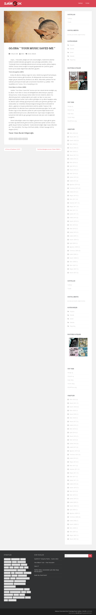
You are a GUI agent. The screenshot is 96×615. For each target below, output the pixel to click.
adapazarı (7, 559)
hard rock (24, 564)
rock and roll (19, 573)
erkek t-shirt (8, 562)
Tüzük (87, 3)
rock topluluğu (22, 575)
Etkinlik (72, 49)
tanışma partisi (8, 595)
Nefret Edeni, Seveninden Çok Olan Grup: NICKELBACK (46, 570)
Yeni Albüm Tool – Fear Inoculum (44, 562)
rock (20, 139)
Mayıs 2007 (73, 269)
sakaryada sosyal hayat (23, 578)
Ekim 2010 (73, 225)
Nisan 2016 (73, 170)
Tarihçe (80, 3)
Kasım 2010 (73, 221)
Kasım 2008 (73, 258)
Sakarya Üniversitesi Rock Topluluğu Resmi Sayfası (68, 611)
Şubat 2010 (73, 232)
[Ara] (90, 555)
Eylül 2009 (73, 243)
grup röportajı (16, 564)
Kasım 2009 (73, 239)
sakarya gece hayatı (20, 581)
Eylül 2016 (73, 166)
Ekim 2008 (73, 261)
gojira (10, 139)
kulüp (11, 567)
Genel (29, 54)
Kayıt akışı (71, 113)
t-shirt (28, 592)
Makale (34, 54)
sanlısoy (27, 589)
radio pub (7, 573)
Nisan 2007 (73, 273)
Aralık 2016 (73, 159)
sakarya (13, 578)
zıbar (6, 600)
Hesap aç (70, 106)
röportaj (7, 578)
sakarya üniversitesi (10, 586)
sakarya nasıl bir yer (19, 584)
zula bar (28, 597)
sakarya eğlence (9, 581)
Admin (22, 54)
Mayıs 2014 (73, 195)
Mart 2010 (73, 228)
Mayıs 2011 (73, 206)
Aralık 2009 (73, 236)
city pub (23, 559)
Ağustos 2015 (74, 184)
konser (6, 567)
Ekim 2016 (73, 162)
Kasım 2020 (73, 140)
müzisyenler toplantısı (10, 570)
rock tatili (14, 575)
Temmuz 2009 (74, 250)
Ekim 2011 (73, 199)
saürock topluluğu (15, 592)
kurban (16, 567)
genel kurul (7, 564)
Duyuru (72, 45)
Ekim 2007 (73, 265)
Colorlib (84, 611)
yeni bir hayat (8, 597)
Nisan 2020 (73, 148)
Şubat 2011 (73, 214)
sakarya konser (9, 584)
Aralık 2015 (73, 181)
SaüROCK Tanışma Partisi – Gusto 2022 (46, 559)
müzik (26, 567)
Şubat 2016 (73, 177)
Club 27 (36, 566)
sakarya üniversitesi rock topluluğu (14, 589)
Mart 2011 (73, 210)
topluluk (22, 595)
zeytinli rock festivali (18, 597)
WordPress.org (72, 121)
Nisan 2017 (73, 155)
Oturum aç (71, 110)
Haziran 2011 (74, 203)
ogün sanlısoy (21, 570)
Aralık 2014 (73, 192)
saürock (25, 139)
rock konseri (27, 573)
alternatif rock (15, 559)
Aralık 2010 (73, 217)
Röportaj (72, 60)
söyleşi (23, 592)
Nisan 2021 (73, 137)
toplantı (16, 595)
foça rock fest (21, 562)
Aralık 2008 (73, 254)
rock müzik (7, 575)
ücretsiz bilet (12, 600)
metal (15, 139)
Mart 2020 (73, 151)
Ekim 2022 (73, 133)
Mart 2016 (73, 173)
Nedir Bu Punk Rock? (40, 575)
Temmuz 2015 (74, 188)
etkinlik (14, 562)
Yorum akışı (71, 117)
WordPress (78, 613)
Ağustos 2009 (74, 247)
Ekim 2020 (73, 144)
